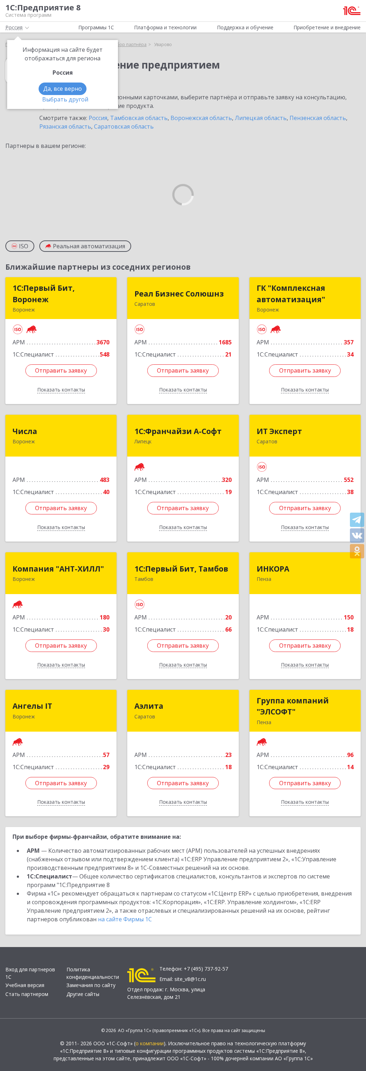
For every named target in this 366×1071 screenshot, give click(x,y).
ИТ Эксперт (279, 431)
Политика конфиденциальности (92, 973)
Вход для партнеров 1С (30, 973)
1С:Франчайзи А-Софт (178, 431)
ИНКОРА (273, 569)
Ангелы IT (32, 706)
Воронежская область (201, 118)
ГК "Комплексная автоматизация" (291, 293)
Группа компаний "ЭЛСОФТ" (293, 706)
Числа (25, 431)
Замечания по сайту (90, 985)
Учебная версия (24, 985)
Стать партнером (26, 994)
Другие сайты (82, 994)
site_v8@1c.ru (190, 979)
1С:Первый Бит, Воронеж (44, 293)
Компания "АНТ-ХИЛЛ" (58, 569)
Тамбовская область (139, 118)
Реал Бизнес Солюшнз (179, 294)
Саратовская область (124, 126)
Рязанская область (65, 126)
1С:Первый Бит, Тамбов (181, 569)
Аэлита (148, 706)
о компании (149, 1043)
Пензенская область (318, 118)
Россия (98, 118)
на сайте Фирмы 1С (125, 919)
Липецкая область (261, 118)
